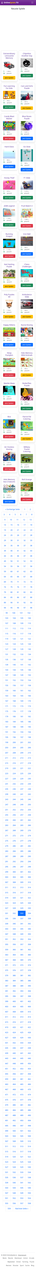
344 (14, 929)
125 (21, 644)
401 (21, 1001)
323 (6, 903)
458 (29, 1074)
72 (25, 582)
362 (29, 949)
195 (6, 737)
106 (29, 618)
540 (14, 1182)
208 (14, 752)
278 (29, 841)
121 (21, 639)
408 (14, 1011)
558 (29, 1203)
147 (6, 675)
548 (14, 1193)
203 (6, 747)
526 (29, 1162)
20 (11, 530)
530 (29, 1167)
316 (14, 892)
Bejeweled (11, 1262)
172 (14, 706)
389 (21, 986)
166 (29, 696)
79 (5, 592)
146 (29, 670)
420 (14, 1027)
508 (14, 1141)
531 (6, 1172)
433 (21, 1043)
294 (29, 861)
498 (29, 1125)
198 (29, 737)
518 (29, 1151)
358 (29, 944)
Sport (22, 1265)
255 (6, 815)
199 (6, 742)
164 (14, 696)
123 (6, 644)
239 (6, 794)
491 (6, 1120)
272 (14, 835)
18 (31, 525)
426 (29, 1032)
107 (6, 623)
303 (6, 877)
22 (25, 530)
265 (21, 825)
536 (14, 1177)
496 (14, 1125)
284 (14, 851)
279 (6, 846)
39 (5, 550)
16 (18, 525)
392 (14, 991)
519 (6, 1156)
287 (6, 856)
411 (6, 1017)
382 (29, 975)
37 (25, 545)
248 (14, 804)
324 (14, 903)
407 (6, 1011)
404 (14, 1006)
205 (21, 747)
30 (11, 540)
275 (6, 841)
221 (21, 768)
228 (14, 778)
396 (14, 996)
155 (6, 685)
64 (5, 576)
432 (14, 1043)
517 (21, 1151)
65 (11, 576)
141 (21, 664)
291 (6, 861)
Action (25, 1258)
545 (21, 1188)
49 (5, 561)
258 (29, 815)
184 (14, 721)
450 (29, 1063)
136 (14, 659)
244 (14, 799)
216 (14, 763)
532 (14, 1172)
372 (14, 965)
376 (14, 970)
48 (31, 556)
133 (21, 654)
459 (6, 1079)
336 (14, 918)
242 (29, 794)
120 (14, 639)
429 (21, 1037)
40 (11, 550)
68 (31, 576)
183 (6, 721)
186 (29, 721)
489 (21, 1115)
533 (21, 1172)
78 (31, 587)
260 (14, 820)
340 (14, 923)
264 (14, 825)
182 (29, 716)
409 (21, 1011)
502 (29, 1131)
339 (6, 923)
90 (11, 602)
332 (14, 913)
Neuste (10, 1258)
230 (29, 778)
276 (14, 841)
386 (29, 980)
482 (29, 1105)
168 (14, 701)
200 (14, 742)
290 (29, 856)
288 (14, 856)
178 (29, 711)
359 (6, 949)
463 (6, 1084)
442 (29, 1053)
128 (14, 649)
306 (29, 877)
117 (21, 633)
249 (21, 804)
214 (29, 758)
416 (14, 1022)
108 (14, 623)
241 (21, 794)
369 (21, 960)
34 (5, 545)
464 (14, 1084)
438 (29, 1048)
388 (14, 986)
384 (14, 980)
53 (31, 561)
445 (21, 1058)
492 (14, 1120)
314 (29, 887)
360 (14, 949)
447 (6, 1063)
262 (29, 820)
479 (6, 1105)
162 (29, 690)
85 (11, 597)
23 (31, 530)
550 (29, 1193)
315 (6, 892)
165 (21, 696)
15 (11, 525)
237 (21, 789)
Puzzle (32, 1262)
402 (29, 1001)
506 (29, 1136)
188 (14, 727)
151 (6, 680)
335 (6, 918)
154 (29, 680)
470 (29, 1089)
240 (14, 794)
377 (21, 970)
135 (6, 659)
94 (5, 607)
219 (6, 768)
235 (6, 789)
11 (17, 519)
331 (6, 913)
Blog (32, 1265)
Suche (27, 1265)
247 (6, 804)
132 (14, 654)
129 (21, 649)
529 (21, 1167)
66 (18, 576)
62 (25, 571)
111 (6, 628)
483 (6, 1110)
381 (21, 975)
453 (21, 1068)
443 (6, 1058)
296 (14, 866)
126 (29, 644)
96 (18, 607)
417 (21, 1022)
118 (29, 633)
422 (29, 1027)
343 (6, 929)
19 (5, 530)
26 (18, 535)
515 (6, 1151)
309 (21, 882)
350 (29, 934)
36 (18, 545)
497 (21, 1125)
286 (29, 851)
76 (18, 587)
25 (11, 535)
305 (21, 877)
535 (6, 1177)
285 (21, 851)
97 (25, 607)
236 (14, 789)
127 (6, 649)
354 (29, 939)
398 (29, 996)
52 (25, 561)
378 (29, 970)
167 (6, 701)
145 (21, 670)
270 (29, 830)
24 (5, 535)
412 (14, 1017)
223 (6, 773)
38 (31, 545)
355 (6, 944)
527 (6, 1167)
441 (21, 1053)
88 (31, 597)
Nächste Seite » (21, 1208)
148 (14, 675)
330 (29, 908)
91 (18, 602)
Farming (25, 1262)
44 (5, 556)
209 (21, 752)
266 (29, 825)
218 (29, 763)
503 (6, 1136)
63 (31, 571)
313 (21, 887)
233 (21, 784)
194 (29, 732)
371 (6, 965)
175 (6, 711)
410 (29, 1011)
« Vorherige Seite (12, 509)
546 (29, 1188)
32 (25, 540)
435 (6, 1048)
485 (21, 1110)
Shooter (15, 1265)
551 (6, 1198)
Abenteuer (18, 1258)
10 (11, 519)
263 (6, 825)
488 (14, 1115)
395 (6, 996)
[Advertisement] (18, 30)
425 (21, 1032)
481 (21, 1105)
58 (31, 566)
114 (29, 628)
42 (25, 550)
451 (6, 1068)
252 (14, 809)
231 (6, 784)
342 (29, 923)
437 (21, 1048)
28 (31, 535)
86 (18, 597)
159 (6, 690)
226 (29, 773)
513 (21, 1146)
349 (21, 934)
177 (21, 711)
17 (25, 525)
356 (14, 944)
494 (29, 1120)
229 (21, 778)
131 (6, 654)
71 (18, 582)
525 (21, 1162)
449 (21, 1063)
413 (21, 1017)
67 (25, 576)
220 (14, 768)
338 (29, 918)
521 (21, 1156)
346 (29, 929)
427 (6, 1037)
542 (29, 1182)
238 (29, 789)
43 (31, 550)
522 (29, 1156)
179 (6, 716)
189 (21, 727)
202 (29, 742)
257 (21, 815)
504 (14, 1136)
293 (21, 861)
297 (21, 866)
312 (14, 887)
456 (14, 1074)
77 (25, 587)
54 (5, 566)
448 (14, 1063)
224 (14, 773)
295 (6, 866)
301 (21, 872)
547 (6, 1193)
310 (29, 882)
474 (29, 1094)
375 (6, 970)
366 (29, 954)
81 (18, 592)
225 (21, 773)
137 (21, 659)
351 (6, 939)
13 (31, 519)
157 (21, 685)
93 (31, 602)
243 (6, 799)
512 (14, 1146)
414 (29, 1017)
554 (29, 1198)
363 (6, 954)
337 (21, 918)
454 (29, 1068)
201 (21, 742)
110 (29, 623)
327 (6, 908)
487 (6, 1115)
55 (11, 566)
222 (29, 768)
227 (6, 778)
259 (6, 820)
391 (6, 991)
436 (14, 1048)
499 (6, 1131)
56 (18, 566)
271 (6, 835)
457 (21, 1074)
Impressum (22, 1255)
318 (29, 892)
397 (21, 996)
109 (21, 623)
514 (29, 1146)
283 (6, 851)
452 (14, 1068)
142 (29, 664)
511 (6, 1146)
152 (14, 680)
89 (5, 602)
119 (6, 639)
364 (14, 954)
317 (21, 892)
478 (29, 1100)
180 (14, 716)
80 (11, 592)
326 (29, 903)
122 (29, 639)
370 (29, 960)
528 (14, 1167)
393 (21, 991)
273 (21, 835)
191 (6, 732)
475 (6, 1100)
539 (6, 1182)
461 (21, 1079)
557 (21, 1203)
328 (14, 908)
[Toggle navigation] (32, 2)
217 (21, 763)
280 (14, 846)
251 (6, 809)
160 (14, 690)
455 (6, 1074)
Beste (5, 1258)
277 (21, 841)
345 (21, 929)
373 (21, 965)
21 (18, 530)
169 (21, 701)
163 (6, 696)
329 (21, 908)
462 (29, 1079)
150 (29, 675)
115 (6, 633)
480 (14, 1105)
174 (29, 706)
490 (29, 1115)
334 (29, 913)
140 (14, 664)
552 (14, 1198)
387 (6, 986)
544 (14, 1188)
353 (21, 939)
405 (21, 1006)
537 (21, 1177)
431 (6, 1043)
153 (21, 680)
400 (14, 1001)
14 (5, 525)
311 (6, 887)
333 (21, 913)
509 (21, 1141)
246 (29, 799)
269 (21, 830)
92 (25, 602)
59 (5, 571)
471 (6, 1094)
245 (21, 799)
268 (14, 830)
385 (21, 980)
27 (25, 535)
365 (21, 954)
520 (14, 1156)
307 (6, 882)
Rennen (8, 1265)
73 (31, 582)
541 (21, 1182)
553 (21, 1198)
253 (21, 809)
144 (14, 670)
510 (29, 1141)
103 (6, 618)
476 (14, 1100)
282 (29, 846)
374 (29, 965)
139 (6, 664)
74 (5, 587)
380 (14, 975)
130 (29, 649)
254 (29, 809)
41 (18, 550)
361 (21, 949)
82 (25, 592)
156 (14, 685)
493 (21, 1120)
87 (25, 597)
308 (14, 882)
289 (21, 856)
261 (21, 820)
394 (29, 991)
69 (5, 582)
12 (24, 519)
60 (11, 571)
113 (21, 628)
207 (6, 752)
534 (29, 1172)
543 (6, 1188)
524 (14, 1162)
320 (14, 898)
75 (11, 587)
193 (21, 732)
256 (14, 815)
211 (6, 758)
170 (29, 701)
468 (14, 1089)
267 (6, 830)
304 (14, 877)
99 (7, 613)
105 (21, 618)
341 (21, 923)
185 (21, 721)
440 (14, 1053)
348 (14, 934)
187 (6, 727)
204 (14, 747)
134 (29, 654)
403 (6, 1006)
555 (6, 1203)
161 (21, 690)
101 (21, 613)
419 (6, 1027)
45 (11, 556)
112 (14, 628)
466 (29, 1084)
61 (18, 571)
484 (14, 1110)
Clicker (18, 1262)
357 (21, 944)
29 (5, 540)
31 (18, 540)
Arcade (31, 1258)
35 (11, 545)
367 (6, 960)
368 (14, 960)
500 (14, 1131)
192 (14, 732)
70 (11, 582)
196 (14, 737)
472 (14, 1094)
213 (21, 758)
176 (14, 711)
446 (29, 1058)
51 (18, 561)
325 (21, 903)
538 (29, 1177)
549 (21, 1193)
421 (21, 1027)
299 (6, 872)
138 (29, 659)
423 (6, 1032)
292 (14, 861)
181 (21, 716)
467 (6, 1089)
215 (6, 763)
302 (29, 872)
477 (21, 1100)
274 (29, 835)
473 (21, 1094)
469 (21, 1089)
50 (11, 561)
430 (29, 1037)
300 (14, 872)
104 (14, 618)
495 (6, 1125)
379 (6, 975)
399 (6, 1001)
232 (14, 784)
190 (29, 727)
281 (21, 846)
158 (29, 685)
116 (14, 633)
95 (11, 607)
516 (14, 1151)
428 (14, 1037)
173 (21, 706)
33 (31, 540)
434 (29, 1043)
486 (29, 1110)
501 (21, 1131)
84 (5, 597)
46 (18, 556)
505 (21, 1136)
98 (31, 607)
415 (6, 1022)
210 (29, 752)
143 (6, 670)
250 (29, 804)
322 (29, 898)
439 (6, 1053)
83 (31, 592)
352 (14, 939)
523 (6, 1162)
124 (14, 644)
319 (6, 898)
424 (14, 1032)
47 (25, 556)
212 (14, 758)
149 (21, 675)
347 (6, 934)
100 (13, 613)
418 (29, 1022)
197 (21, 737)
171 (6, 706)
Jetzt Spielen (9, 78)
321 (21, 898)
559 (9, 1208)
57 (25, 566)
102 (28, 613)
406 (29, 1006)
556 (14, 1203)
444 (14, 1058)
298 (29, 866)
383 (6, 980)
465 (21, 1084)
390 (29, 986)
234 (29, 784)
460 (14, 1079)
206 (29, 747)
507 (6, 1141)
